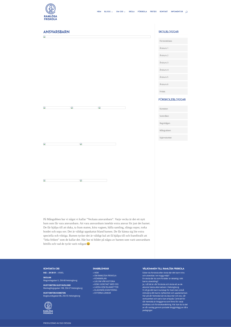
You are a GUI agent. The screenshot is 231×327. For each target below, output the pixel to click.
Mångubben (165, 130)
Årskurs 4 (164, 70)
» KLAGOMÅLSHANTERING (105, 290)
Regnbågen (165, 123)
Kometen (164, 108)
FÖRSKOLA (142, 12)
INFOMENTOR (177, 12)
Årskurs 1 (164, 48)
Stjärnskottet (166, 137)
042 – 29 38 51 (49, 272)
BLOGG (107, 12)
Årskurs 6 (164, 84)
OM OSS (119, 12)
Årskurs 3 (164, 62)
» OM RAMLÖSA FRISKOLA (104, 275)
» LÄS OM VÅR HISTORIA (104, 281)
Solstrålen (164, 116)
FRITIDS (153, 12)
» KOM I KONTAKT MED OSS (106, 284)
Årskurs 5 (164, 77)
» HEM (96, 272)
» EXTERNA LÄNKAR (102, 293)
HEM (99, 12)
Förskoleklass (166, 41)
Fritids (162, 91)
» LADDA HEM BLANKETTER (105, 287)
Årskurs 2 (164, 55)
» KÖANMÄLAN (100, 278)
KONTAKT (164, 12)
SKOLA (132, 12)
